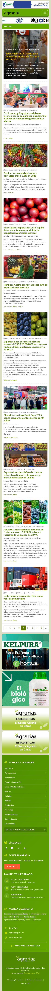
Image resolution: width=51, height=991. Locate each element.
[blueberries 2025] (32, 19)
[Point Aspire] (25, 4)
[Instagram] (12, 848)
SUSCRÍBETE (12, 866)
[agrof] (25, 719)
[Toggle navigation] (45, 12)
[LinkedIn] (25, 848)
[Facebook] (6, 848)
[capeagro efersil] (25, 688)
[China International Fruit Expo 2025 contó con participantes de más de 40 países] (25, 398)
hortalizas (11, 192)
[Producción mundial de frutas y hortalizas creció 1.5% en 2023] (25, 155)
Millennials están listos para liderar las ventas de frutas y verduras (22, 56)
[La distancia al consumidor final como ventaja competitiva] (25, 578)
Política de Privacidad (34, 980)
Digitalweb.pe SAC (32, 973)
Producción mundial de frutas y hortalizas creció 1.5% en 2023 (20, 174)
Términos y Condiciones (15, 980)
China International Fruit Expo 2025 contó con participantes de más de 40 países (24, 418)
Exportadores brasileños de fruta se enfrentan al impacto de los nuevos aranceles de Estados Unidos (23, 475)
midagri (10, 138)
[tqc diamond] (25, 651)
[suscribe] (25, 742)
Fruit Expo (7, 437)
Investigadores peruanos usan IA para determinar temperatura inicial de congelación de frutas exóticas (24, 230)
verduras (20, 306)
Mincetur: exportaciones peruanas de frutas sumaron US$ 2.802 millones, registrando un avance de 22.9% (24, 532)
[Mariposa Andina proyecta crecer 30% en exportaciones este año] (25, 267)
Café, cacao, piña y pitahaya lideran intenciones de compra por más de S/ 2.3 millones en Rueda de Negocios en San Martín (25, 117)
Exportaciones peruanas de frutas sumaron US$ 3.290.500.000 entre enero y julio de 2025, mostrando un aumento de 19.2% (25, 345)
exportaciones (8, 306)
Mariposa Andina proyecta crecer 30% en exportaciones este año (25, 286)
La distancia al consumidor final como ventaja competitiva (23, 597)
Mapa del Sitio (25, 983)
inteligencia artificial (14, 250)
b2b (12, 437)
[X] (19, 848)
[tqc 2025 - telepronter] (8, 19)
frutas (6, 138)
